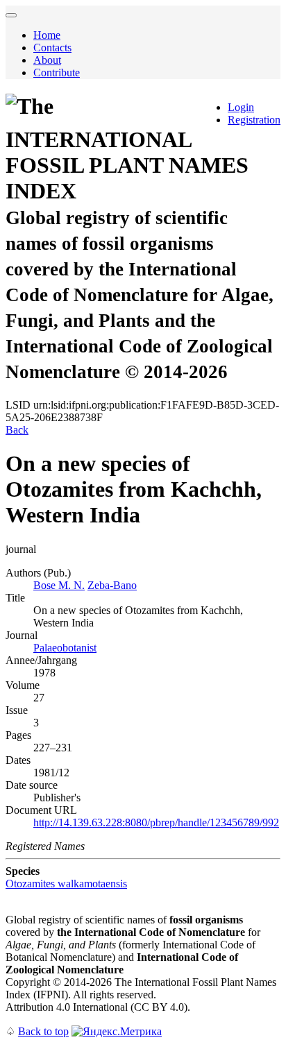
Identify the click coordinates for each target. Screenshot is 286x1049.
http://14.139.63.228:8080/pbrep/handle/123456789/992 (156, 822)
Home (46, 35)
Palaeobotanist (64, 648)
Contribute (56, 72)
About (47, 60)
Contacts (52, 47)
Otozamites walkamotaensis (66, 883)
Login (241, 107)
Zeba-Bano (112, 585)
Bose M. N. (59, 585)
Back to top (43, 1031)
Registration (254, 120)
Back (17, 430)
